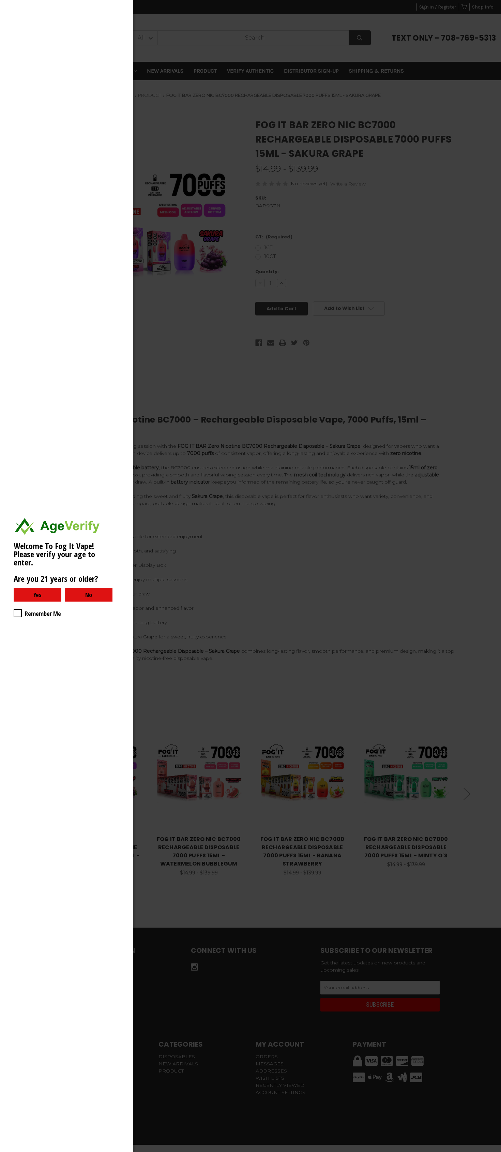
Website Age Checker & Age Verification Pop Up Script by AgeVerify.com (492, 1150)
